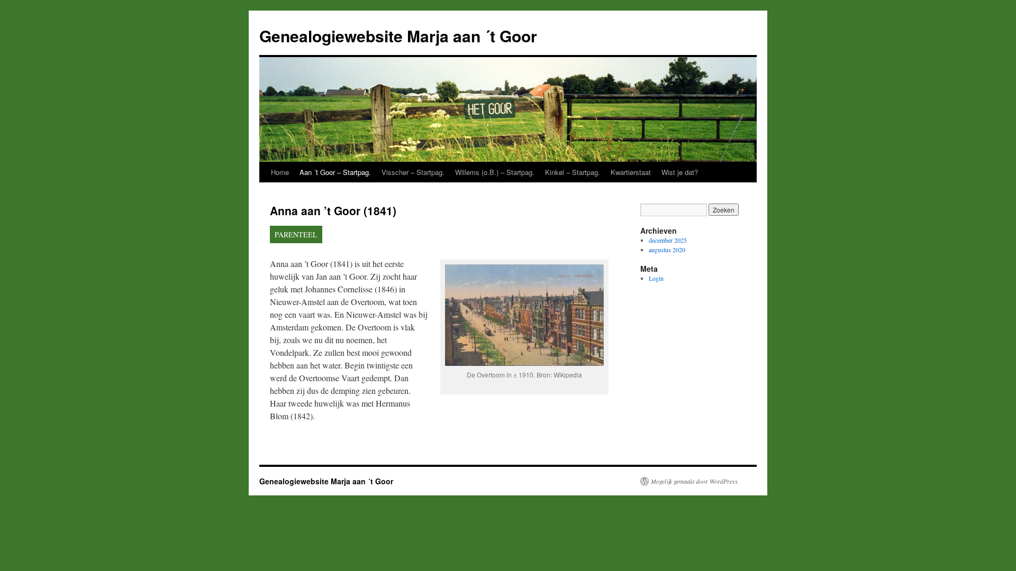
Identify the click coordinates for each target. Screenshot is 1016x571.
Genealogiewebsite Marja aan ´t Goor (398, 35)
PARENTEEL (296, 234)
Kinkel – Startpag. (572, 172)
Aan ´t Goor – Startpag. (335, 172)
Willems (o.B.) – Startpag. (494, 172)
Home (280, 172)
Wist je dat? (679, 172)
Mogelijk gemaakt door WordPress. (695, 481)
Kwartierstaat (631, 172)
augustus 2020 (667, 249)
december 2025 (668, 240)
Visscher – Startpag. (413, 172)
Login (656, 278)
